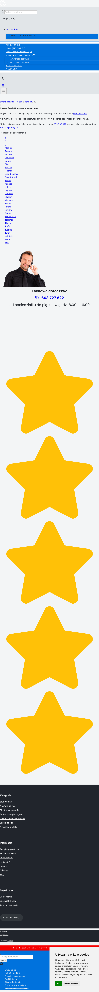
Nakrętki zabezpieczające (20, 62)
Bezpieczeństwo (8, 853)
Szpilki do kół (14, 65)
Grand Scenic (11, 177)
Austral (8, 154)
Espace (8, 167)
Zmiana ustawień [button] (71, 983)
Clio (6, 164)
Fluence (8, 171)
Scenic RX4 (10, 216)
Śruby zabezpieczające (19, 59)
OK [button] (58, 983)
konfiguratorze (80, 113)
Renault (28, 102)
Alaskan (9, 148)
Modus (8, 203)
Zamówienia (6, 897)
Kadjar (8, 180)
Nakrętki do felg (15, 48)
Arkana (8, 151)
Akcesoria (12, 69)
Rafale (8, 207)
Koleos (8, 187)
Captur (8, 161)
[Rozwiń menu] (4, 91)
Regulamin (5, 862)
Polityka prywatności (10, 849)
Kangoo (8, 184)
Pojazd (19, 102)
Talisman (9, 220)
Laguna (8, 190)
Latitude (9, 193)
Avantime (9, 157)
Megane (9, 200)
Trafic (7, 226)
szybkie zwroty (11, 917)
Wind (7, 239)
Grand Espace (11, 174)
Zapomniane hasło (9, 905)
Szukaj (3, 960)
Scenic (8, 213)
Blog (2, 874)
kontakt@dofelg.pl (9, 127)
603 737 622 (60, 124)
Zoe (7, 242)
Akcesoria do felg (8, 827)
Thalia (8, 223)
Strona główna (7, 102)
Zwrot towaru (6, 857)
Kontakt (3, 866)
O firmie (4, 870)
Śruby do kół (13, 45)
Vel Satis (9, 236)
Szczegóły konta (8, 901)
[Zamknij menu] (0, 953)
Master (8, 197)
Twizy (7, 233)
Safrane (8, 210)
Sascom (10, 941)
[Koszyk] (2, 86)
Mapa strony (4, 935)
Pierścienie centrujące (19, 51)
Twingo (8, 229)
